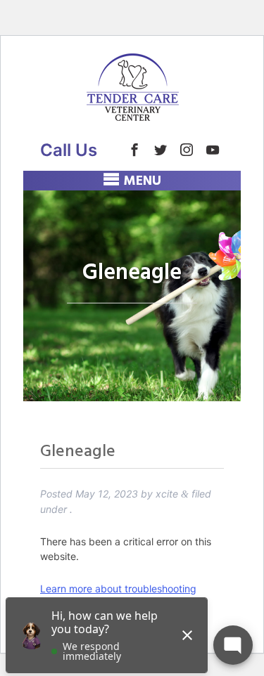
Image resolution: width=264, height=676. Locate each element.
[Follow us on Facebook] (134, 150)
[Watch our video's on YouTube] (212, 150)
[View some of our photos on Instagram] (186, 150)
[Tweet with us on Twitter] (160, 150)
